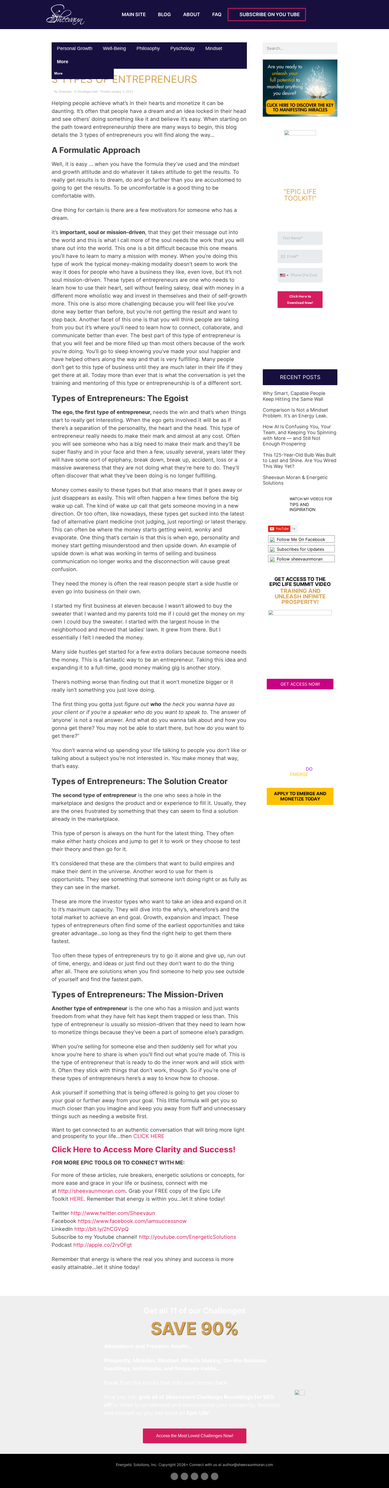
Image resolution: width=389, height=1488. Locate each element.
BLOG (164, 14)
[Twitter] (184, 1476)
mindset (213, 48)
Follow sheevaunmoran (300, 559)
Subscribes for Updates (300, 549)
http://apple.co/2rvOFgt (102, 1245)
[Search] (331, 48)
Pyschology (182, 48)
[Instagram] (214, 1476)
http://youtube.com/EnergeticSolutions (187, 1237)
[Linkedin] (194, 1476)
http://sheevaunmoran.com (91, 1191)
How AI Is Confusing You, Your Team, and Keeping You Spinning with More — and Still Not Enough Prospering (299, 435)
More (63, 61)
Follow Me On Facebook (301, 539)
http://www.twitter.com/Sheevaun (113, 1213)
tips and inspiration (302, 507)
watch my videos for (311, 499)
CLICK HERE (148, 1136)
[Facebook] (174, 1476)
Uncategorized (88, 91)
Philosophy (148, 48)
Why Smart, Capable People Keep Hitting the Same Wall (294, 396)
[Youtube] (204, 1476)
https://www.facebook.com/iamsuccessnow (132, 1221)
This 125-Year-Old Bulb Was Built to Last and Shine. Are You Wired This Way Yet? (299, 460)
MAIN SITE (134, 14)
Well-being (114, 48)
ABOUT (191, 14)
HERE (77, 1199)
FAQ (216, 14)
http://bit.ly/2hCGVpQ (101, 1229)
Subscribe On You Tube (268, 14)
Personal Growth (74, 48)
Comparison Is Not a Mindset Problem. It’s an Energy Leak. (295, 412)
